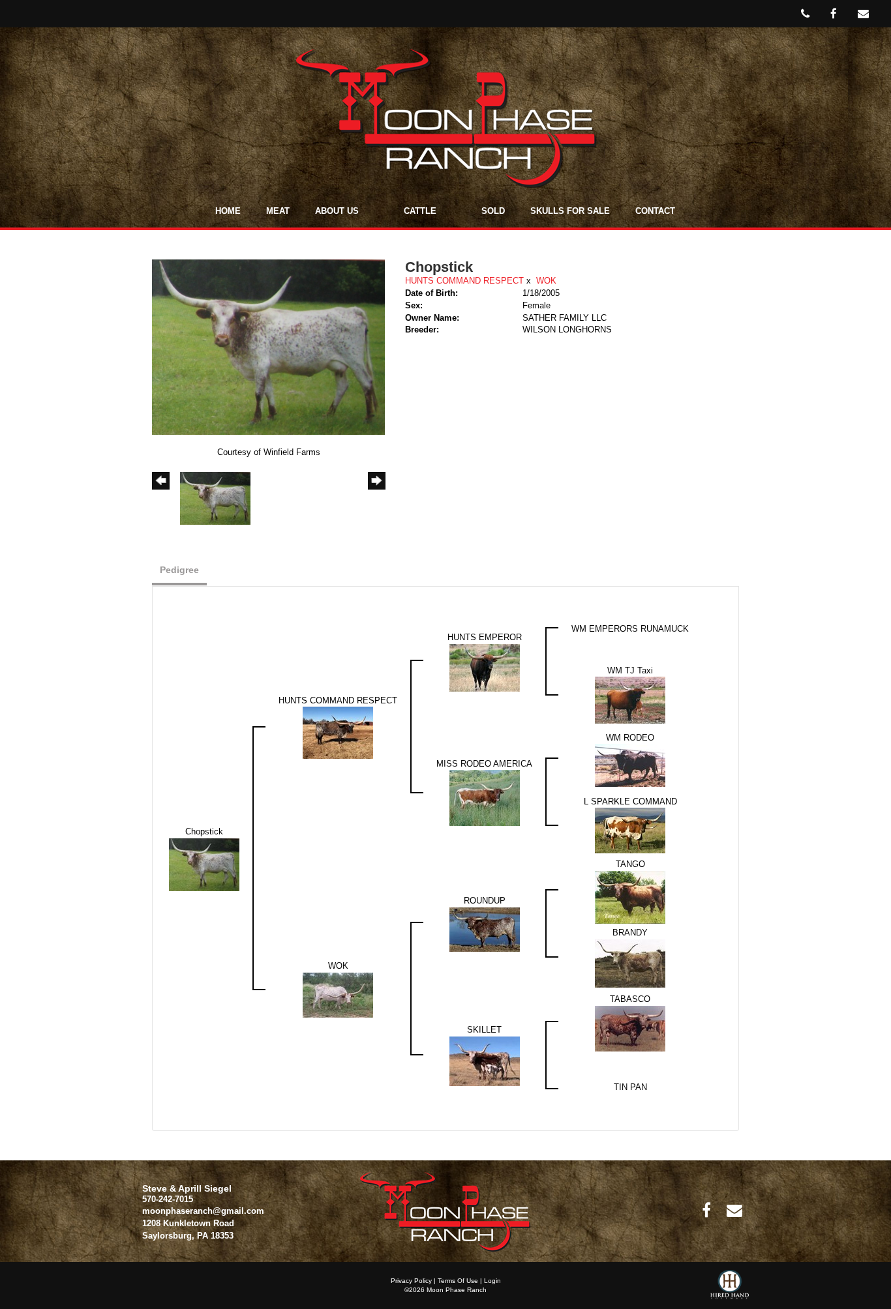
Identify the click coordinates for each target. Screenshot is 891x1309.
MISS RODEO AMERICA (484, 764)
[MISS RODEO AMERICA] (484, 797)
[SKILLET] (484, 1060)
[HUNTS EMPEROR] (484, 667)
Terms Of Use (458, 1280)
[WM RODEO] (630, 765)
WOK (546, 281)
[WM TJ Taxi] (630, 700)
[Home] (445, 1211)
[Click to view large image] (268, 346)
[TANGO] (630, 896)
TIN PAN (630, 1087)
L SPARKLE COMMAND (630, 801)
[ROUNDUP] (484, 929)
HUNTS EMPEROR (484, 637)
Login (492, 1280)
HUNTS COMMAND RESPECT (464, 281)
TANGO (630, 864)
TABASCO (630, 999)
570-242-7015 (167, 1199)
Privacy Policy (411, 1280)
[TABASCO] (630, 1028)
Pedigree (179, 570)
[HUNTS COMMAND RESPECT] (338, 732)
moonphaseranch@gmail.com (203, 1211)
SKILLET (484, 1030)
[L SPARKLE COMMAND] (630, 830)
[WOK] (338, 994)
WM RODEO (630, 738)
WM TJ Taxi (630, 670)
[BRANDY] (630, 962)
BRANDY (630, 932)
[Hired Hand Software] (729, 1289)
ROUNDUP (485, 900)
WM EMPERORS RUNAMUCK (630, 629)
